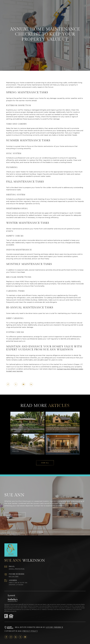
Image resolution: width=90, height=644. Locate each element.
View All (45, 463)
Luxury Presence (54, 627)
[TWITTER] (20, 637)
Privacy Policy (30, 631)
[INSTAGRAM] (11, 637)
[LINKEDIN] (15, 637)
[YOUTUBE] (25, 637)
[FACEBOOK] (6, 637)
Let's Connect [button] (15, 515)
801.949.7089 (13, 576)
